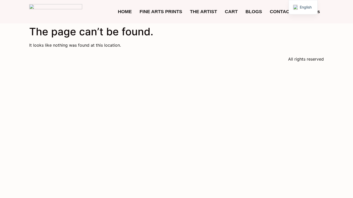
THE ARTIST (203, 11)
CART (231, 11)
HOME (125, 11)
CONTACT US (285, 11)
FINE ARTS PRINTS (161, 11)
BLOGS (253, 11)
